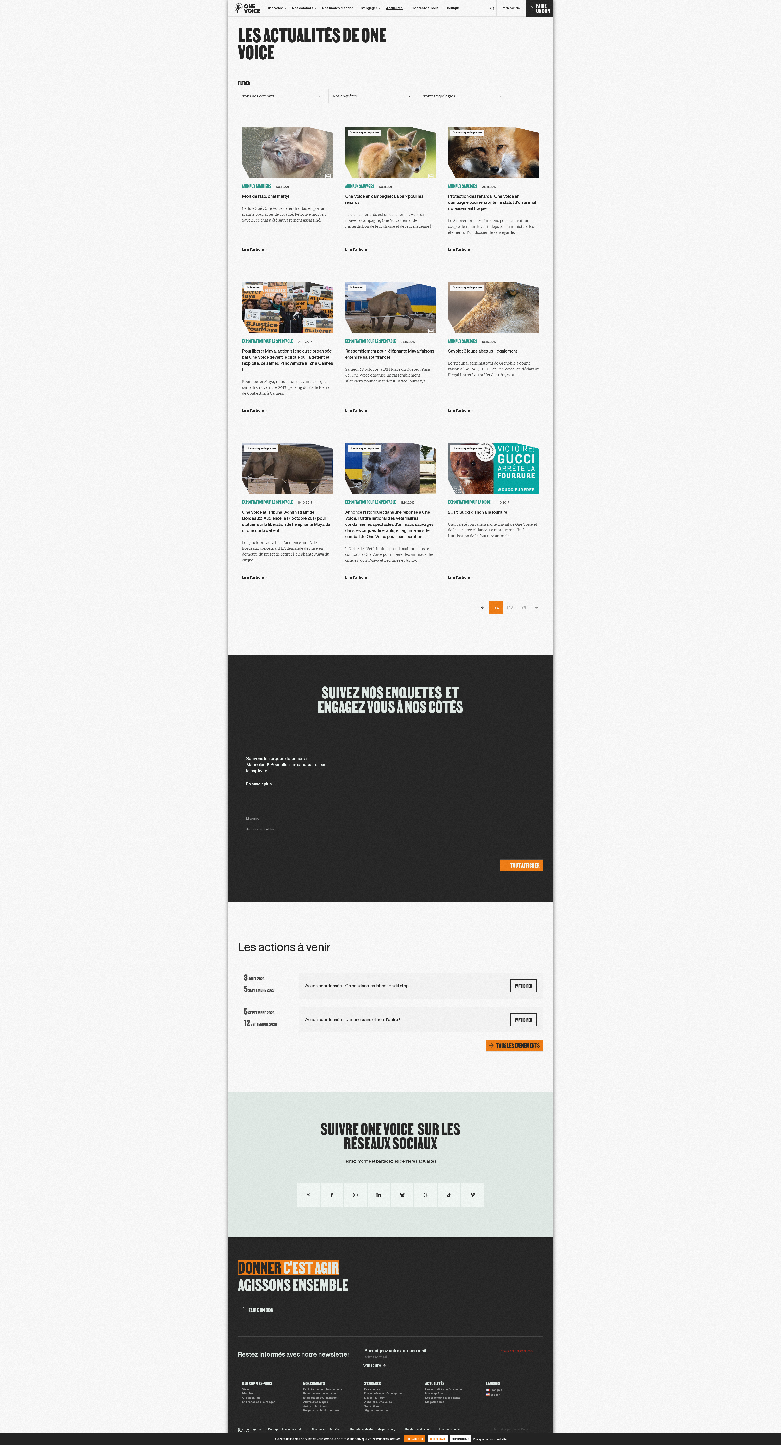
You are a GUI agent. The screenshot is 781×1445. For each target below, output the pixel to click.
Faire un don (372, 1389)
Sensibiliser (372, 1406)
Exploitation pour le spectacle (322, 1389)
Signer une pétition (376, 1411)
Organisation (251, 1398)
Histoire (247, 1394)
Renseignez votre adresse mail (395, 1351)
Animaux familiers (315, 1406)
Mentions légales (249, 1429)
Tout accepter (415, 1438)
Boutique (453, 8)
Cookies (243, 1431)
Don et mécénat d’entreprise (383, 1394)
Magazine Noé (434, 1402)
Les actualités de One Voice (443, 1389)
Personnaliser (460, 1438)
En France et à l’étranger (258, 1402)
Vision (246, 1389)
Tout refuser (437, 1438)
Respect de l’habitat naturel (321, 1411)
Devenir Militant (374, 1398)
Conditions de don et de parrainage (373, 1429)
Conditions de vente (418, 1429)
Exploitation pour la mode (320, 1398)
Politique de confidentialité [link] (490, 1439)
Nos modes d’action (338, 8)
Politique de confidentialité (286, 1429)
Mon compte (511, 8)
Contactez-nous (425, 8)
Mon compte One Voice (327, 1429)
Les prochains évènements (442, 1398)
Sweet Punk (520, 1429)
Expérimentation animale (319, 1394)
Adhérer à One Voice (378, 1402)
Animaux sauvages (315, 1402)
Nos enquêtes (434, 1394)
